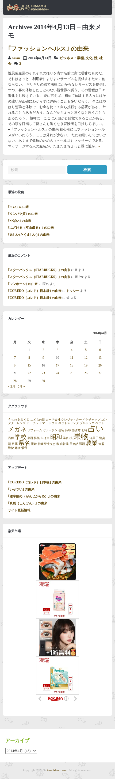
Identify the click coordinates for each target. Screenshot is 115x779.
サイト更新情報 (19, 510)
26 (85, 373)
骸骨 (24, 447)
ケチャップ (93, 419)
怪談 (37, 438)
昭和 (56, 437)
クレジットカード (73, 419)
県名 (24, 443)
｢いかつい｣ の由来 (21, 489)
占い (96, 428)
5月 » (21, 386)
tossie (16, 58)
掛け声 (45, 438)
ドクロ (53, 423)
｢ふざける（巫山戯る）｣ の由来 (31, 228)
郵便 (11, 447)
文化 (89, 58)
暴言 (66, 438)
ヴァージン (50, 430)
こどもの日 (37, 419)
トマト (43, 423)
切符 (84, 430)
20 (100, 365)
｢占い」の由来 (18, 207)
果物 (81, 436)
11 (71, 358)
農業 (92, 443)
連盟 (101, 443)
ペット (99, 423)
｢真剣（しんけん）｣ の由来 (27, 503)
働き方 (76, 430)
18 (71, 365)
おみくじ (23, 419)
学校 (20, 437)
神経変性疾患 (46, 443)
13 (100, 358)
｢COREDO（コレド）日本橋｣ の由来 (35, 291)
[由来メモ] (28, 10)
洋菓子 (94, 438)
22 (29, 373)
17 (57, 365)
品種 (11, 438)
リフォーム (34, 430)
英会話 (74, 443)
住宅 (61, 430)
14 (15, 365)
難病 (18, 447)
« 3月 (11, 386)
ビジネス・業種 (72, 58)
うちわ (12, 419)
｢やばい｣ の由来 (19, 221)
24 (57, 373)
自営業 (64, 443)
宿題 (30, 438)
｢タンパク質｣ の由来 (23, 214)
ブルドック (87, 423)
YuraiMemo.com (57, 770)
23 (43, 373)
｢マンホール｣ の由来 (23, 284)
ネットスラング (68, 423)
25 (71, 373)
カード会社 (53, 419)
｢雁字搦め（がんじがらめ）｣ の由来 (34, 496)
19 (85, 365)
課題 (82, 443)
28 (15, 381)
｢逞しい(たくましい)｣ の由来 (28, 234)
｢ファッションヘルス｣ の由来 (48, 48)
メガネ (17, 429)
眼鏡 (34, 443)
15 (29, 365)
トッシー (72, 291)
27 (100, 373)
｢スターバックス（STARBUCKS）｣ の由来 (39, 270)
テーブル (32, 423)
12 (85, 358)
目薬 (15, 443)
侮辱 (68, 430)
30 (43, 381)
